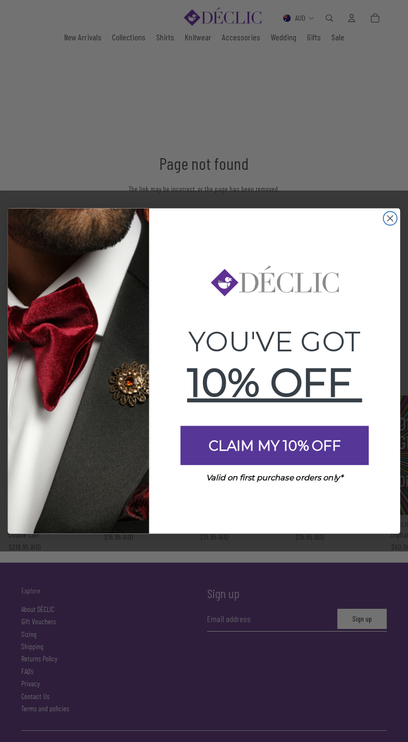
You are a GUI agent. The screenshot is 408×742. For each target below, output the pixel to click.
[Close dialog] (390, 218)
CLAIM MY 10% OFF (275, 445)
